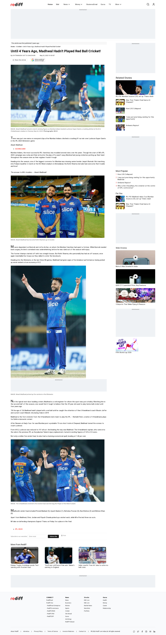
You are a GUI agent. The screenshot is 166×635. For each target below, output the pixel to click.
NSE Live (86, 603)
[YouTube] (150, 632)
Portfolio (86, 611)
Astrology (68, 619)
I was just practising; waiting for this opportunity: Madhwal (136, 178)
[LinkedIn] (154, 632)
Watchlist (87, 608)
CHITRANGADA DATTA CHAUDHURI (24, 55)
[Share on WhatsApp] (134, 632)
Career (105, 605)
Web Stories (121, 248)
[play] (135, 257)
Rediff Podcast (69, 622)
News (66, 4)
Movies (67, 605)
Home (50, 4)
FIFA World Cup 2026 (123, 352)
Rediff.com (99, 631)
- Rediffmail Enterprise (53, 605)
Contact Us (82, 631)
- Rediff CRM (50, 614)
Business (68, 603)
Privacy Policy (38, 631)
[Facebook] (142, 632)
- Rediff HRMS (50, 611)
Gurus (103, 4)
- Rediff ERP (50, 616)
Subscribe (53, 536)
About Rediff (14, 631)
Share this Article (20, 60)
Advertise (26, 631)
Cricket (19, 46)
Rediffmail (49, 600)
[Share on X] (138, 632)
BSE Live (86, 600)
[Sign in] (153, 4)
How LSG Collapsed (125, 174)
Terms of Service (52, 631)
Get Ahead (68, 614)
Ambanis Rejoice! (124, 183)
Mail (57, 4)
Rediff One (49, 603)
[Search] (148, 4)
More (117, 4)
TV (110, 4)
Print (64, 535)
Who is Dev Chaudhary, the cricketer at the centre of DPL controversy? (136, 187)
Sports (67, 608)
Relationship (107, 608)
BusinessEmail (92, 4)
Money (77, 4)
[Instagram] (146, 632)
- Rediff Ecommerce (52, 608)
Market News (88, 605)
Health (105, 600)
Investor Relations (68, 631)
